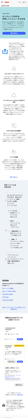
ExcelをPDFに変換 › (7, 294)
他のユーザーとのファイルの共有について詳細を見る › (14, 308)
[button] (19, 2)
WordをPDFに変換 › (7, 300)
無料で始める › (14, 177)
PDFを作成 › (5, 297)
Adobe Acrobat (5, 6)
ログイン (24, 2)
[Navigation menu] (2, 2)
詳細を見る (20, 395)
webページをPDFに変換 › (9, 291)
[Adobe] (7, 2)
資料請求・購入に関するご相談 (13, 378)
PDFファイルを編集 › (8, 288)
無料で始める (14, 33)
